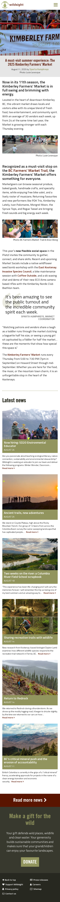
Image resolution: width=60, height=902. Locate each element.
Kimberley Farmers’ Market (24, 355)
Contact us (10, 893)
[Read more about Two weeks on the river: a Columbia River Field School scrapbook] (30, 556)
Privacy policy (11, 889)
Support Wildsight (13, 884)
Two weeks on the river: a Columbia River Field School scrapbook (27, 575)
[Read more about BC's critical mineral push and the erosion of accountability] (30, 742)
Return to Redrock (16, 698)
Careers (36, 884)
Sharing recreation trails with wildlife (28, 637)
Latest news (14, 400)
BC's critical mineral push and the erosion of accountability (25, 760)
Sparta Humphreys (39, 69)
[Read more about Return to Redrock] (30, 678)
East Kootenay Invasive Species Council (29, 269)
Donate (30, 862)
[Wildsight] (12, 5)
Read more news (27, 800)
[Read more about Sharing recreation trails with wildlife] (30, 617)
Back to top (10, 879)
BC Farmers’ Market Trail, (28, 170)
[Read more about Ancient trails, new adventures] (30, 492)
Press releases (40, 879)
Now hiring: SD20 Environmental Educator (25, 444)
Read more (8, 468)
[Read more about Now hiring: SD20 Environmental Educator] (30, 425)
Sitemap (37, 889)
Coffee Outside (27, 275)
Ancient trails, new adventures (24, 512)
